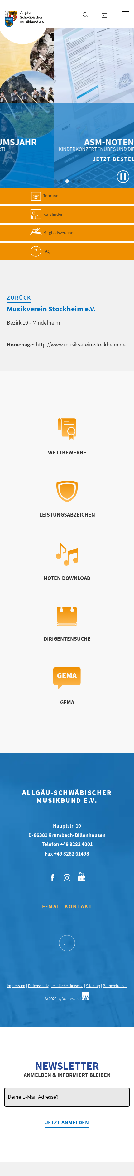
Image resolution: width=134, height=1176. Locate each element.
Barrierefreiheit (115, 985)
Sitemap (93, 985)
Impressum (16, 985)
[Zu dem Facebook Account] (52, 878)
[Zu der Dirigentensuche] (67, 624)
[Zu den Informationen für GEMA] (67, 687)
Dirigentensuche (67, 638)
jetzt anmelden (67, 1122)
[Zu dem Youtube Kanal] (81, 876)
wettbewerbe (67, 452)
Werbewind (71, 999)
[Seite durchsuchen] (85, 14)
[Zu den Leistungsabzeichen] (67, 500)
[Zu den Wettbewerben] (67, 438)
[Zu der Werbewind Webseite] (85, 999)
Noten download (67, 578)
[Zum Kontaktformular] (104, 15)
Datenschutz (38, 985)
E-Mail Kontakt (67, 906)
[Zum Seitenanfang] (67, 943)
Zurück (19, 297)
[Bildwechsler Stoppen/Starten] (123, 176)
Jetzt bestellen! (88, 159)
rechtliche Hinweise (67, 985)
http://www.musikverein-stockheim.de (81, 344)
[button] (125, 14)
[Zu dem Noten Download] (67, 563)
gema (67, 702)
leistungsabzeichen (67, 514)
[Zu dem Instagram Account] (67, 878)
